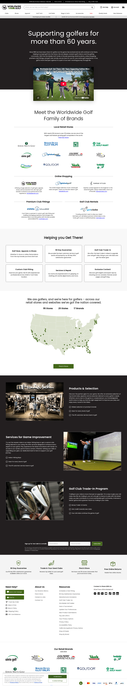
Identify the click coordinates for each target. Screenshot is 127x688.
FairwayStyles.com (101, 191)
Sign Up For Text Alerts (88, 17)
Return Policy (12, 608)
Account (116, 7)
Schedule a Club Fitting (67, 591)
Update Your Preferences (67, 609)
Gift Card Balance (14, 614)
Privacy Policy (35, 550)
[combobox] (59, 7)
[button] (104, 7)
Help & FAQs (12, 605)
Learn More (63, 651)
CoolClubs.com (43, 219)
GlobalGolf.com (63, 191)
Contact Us (39, 600)
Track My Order (13, 602)
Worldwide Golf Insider (66, 603)
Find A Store (63, 366)
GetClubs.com (100, 218)
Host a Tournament (65, 606)
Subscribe (97, 544)
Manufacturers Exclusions (67, 597)
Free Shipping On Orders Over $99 (41, 17)
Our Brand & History (41, 591)
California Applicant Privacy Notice (71, 628)
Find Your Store (63, 137)
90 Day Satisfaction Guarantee (69, 594)
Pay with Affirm (64, 616)
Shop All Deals (64, 631)
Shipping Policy (13, 611)
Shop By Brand (64, 634)
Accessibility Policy (65, 625)
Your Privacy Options (66, 619)
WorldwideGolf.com (33, 193)
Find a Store (58, 2)
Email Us (11, 597)
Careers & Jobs (40, 597)
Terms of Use (38, 682)
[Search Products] (92, 7)
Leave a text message (15, 592)
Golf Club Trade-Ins (66, 600)
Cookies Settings (57, 681)
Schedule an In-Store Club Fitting (75, 2)
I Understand (57, 676)
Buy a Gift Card (93, 2)
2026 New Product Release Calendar (40, 2)
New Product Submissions (67, 613)
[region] (35, 679)
